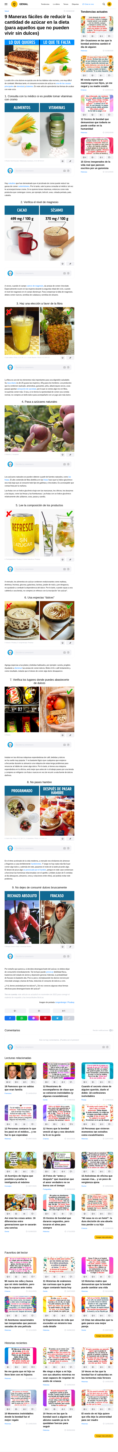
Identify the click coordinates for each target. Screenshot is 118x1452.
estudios (11, 183)
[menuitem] (45, 4)
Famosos (8, 1093)
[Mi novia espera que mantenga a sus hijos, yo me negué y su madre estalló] (97, 64)
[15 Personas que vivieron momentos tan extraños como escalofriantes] (97, 1113)
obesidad (20, 86)
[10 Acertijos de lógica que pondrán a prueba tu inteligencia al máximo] (21, 1161)
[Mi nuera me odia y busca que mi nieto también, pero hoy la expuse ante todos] (21, 1266)
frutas (46, 480)
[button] (15, 1010)
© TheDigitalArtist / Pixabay (13, 559)
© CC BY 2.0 (22, 357)
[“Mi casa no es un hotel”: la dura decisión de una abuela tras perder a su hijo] (97, 1203)
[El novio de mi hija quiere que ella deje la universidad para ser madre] (97, 1398)
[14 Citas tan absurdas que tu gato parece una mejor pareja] (97, 1305)
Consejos (8, 1186)
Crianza (83, 90)
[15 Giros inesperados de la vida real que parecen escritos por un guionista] (97, 146)
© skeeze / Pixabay (10, 642)
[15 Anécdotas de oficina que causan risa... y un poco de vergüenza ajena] (97, 1161)
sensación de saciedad (26, 389)
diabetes (29, 86)
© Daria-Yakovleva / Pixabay (31, 559)
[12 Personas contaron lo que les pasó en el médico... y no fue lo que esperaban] (21, 1113)
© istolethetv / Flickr (32, 838)
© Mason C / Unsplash (12, 454)
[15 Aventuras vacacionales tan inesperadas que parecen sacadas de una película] (21, 1305)
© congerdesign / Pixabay (25, 642)
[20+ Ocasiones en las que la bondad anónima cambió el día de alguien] (97, 25)
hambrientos (36, 864)
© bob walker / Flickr (11, 357)
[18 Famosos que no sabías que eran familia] (21, 1071)
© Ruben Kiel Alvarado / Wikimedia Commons (19, 161)
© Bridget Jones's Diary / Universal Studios (18, 946)
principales (9, 86)
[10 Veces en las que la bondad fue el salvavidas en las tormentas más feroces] (97, 1356)
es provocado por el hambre (34, 870)
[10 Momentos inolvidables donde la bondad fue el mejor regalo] (21, 1398)
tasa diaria (11, 383)
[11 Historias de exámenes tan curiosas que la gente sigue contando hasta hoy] (59, 1266)
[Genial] (19, 4)
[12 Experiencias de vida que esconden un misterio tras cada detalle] (59, 1305)
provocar (49, 972)
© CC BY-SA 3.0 (39, 161)
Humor (83, 1186)
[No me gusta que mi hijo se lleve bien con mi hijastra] (21, 1356)
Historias (84, 51)
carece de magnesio (35, 286)
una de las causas (63, 83)
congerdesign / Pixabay (64, 1002)
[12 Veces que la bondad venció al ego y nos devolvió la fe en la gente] (59, 1113)
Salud (7, 11)
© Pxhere (7, 735)
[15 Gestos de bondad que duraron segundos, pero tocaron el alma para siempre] (59, 1203)
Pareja (83, 1100)
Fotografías (47, 1189)
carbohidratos (23, 186)
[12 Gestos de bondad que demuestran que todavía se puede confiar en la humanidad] (97, 104)
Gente (45, 1100)
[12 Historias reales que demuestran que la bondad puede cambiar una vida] (97, 1266)
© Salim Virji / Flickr (11, 838)
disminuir (18, 668)
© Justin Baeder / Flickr (34, 357)
